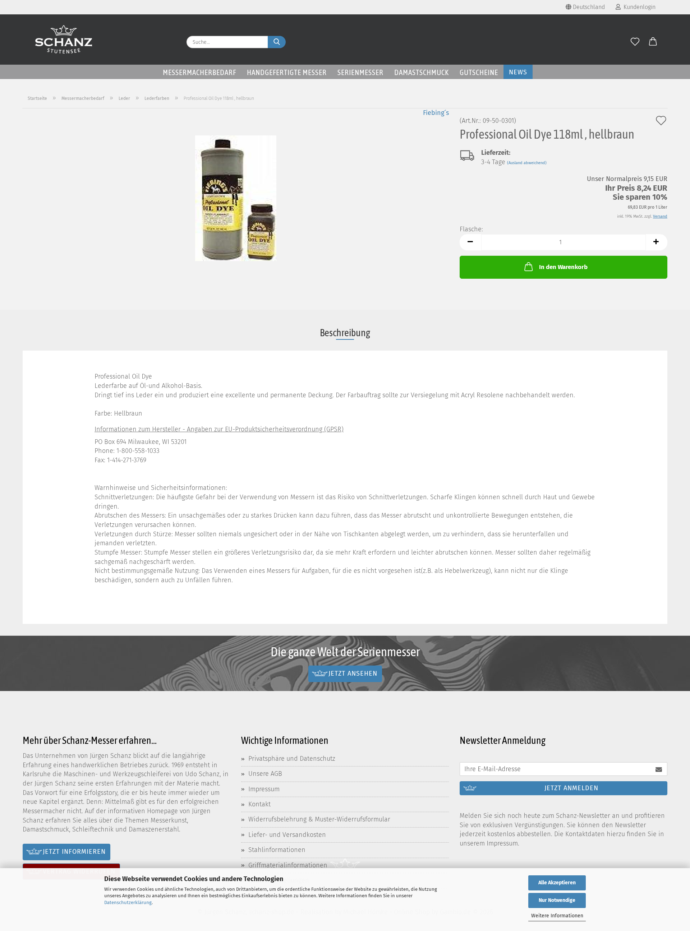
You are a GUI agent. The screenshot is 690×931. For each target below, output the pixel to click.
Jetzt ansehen (352, 673)
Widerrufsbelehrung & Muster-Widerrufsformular (319, 819)
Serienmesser (360, 72)
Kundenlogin (638, 7)
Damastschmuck (421, 72)
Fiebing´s (436, 113)
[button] (653, 42)
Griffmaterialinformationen (287, 865)
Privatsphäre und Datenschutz (291, 759)
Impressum (264, 789)
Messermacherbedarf (199, 72)
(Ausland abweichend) (527, 163)
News (518, 72)
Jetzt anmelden (571, 788)
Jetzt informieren (74, 852)
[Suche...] (277, 42)
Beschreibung (345, 332)
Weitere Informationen (557, 916)
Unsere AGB (265, 774)
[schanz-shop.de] (64, 39)
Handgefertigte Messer (287, 72)
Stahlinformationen (276, 850)
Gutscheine (479, 72)
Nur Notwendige (557, 900)
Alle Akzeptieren (557, 883)
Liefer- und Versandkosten (287, 835)
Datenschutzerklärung (128, 902)
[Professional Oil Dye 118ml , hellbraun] (235, 198)
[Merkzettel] (635, 42)
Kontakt (259, 804)
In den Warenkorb (563, 267)
